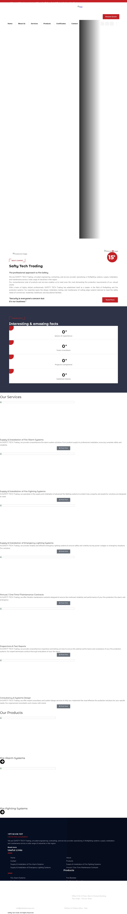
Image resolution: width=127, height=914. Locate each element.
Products (47, 24)
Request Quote (111, 17)
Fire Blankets (71, 878)
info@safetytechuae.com (64, 18)
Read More (89, 81)
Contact (74, 24)
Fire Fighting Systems (14, 808)
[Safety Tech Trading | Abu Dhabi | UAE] (80, 7)
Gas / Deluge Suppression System (23, 891)
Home (10, 24)
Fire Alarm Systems (12, 758)
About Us (21, 24)
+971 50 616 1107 (93, 18)
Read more (12, 847)
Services (34, 24)
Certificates (61, 24)
